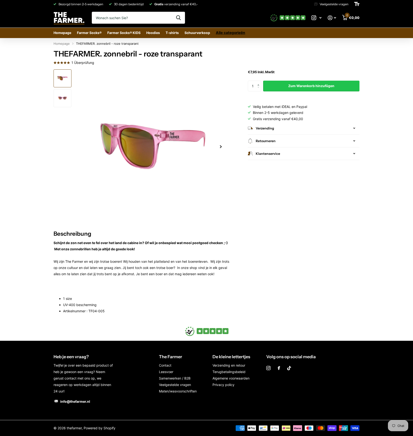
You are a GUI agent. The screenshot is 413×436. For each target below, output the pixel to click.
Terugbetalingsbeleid (228, 372)
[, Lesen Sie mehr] (316, 17)
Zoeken (178, 18)
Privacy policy (223, 385)
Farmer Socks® (89, 33)
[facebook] (279, 368)
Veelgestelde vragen (175, 385)
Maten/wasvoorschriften (178, 391)
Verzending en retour (228, 365)
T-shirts (172, 33)
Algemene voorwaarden (231, 378)
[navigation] (62, 78)
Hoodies (153, 33)
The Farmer (170, 356)
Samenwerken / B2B (174, 378)
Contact (165, 365)
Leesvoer (166, 372)
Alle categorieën (230, 32)
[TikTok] (289, 368)
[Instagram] (268, 368)
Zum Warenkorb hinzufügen (311, 86)
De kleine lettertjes (231, 356)
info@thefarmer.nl (75, 401)
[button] (259, 82)
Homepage (62, 33)
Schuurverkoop (197, 33)
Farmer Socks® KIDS (124, 33)
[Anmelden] (331, 17)
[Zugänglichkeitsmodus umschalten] (356, 4)
